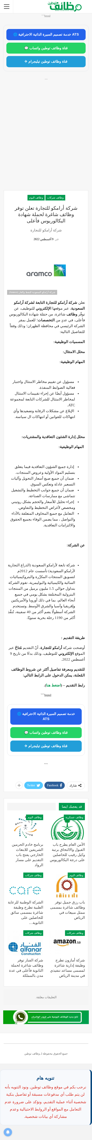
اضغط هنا (53, 685)
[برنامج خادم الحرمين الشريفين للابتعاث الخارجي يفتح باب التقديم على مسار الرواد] (25, 827)
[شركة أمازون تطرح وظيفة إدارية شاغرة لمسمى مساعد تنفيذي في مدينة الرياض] (67, 942)
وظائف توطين (32, 1053)
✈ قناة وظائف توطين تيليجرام (46, 61)
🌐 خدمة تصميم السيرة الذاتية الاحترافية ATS (46, 34)
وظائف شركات (55, 197)
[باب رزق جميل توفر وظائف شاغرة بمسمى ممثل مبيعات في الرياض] (67, 885)
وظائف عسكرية (74, 817)
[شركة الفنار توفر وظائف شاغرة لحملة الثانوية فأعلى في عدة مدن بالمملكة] (25, 942)
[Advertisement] (46, 139)
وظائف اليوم (36, 197)
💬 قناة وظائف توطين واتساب (46, 48)
